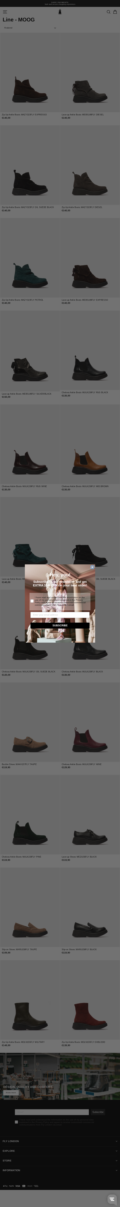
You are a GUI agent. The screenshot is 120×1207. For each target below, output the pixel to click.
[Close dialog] (92, 567)
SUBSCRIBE (60, 625)
